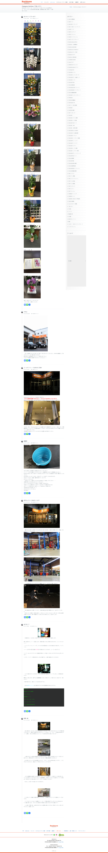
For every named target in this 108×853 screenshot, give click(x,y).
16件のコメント (35, 369)
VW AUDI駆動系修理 (72, 92)
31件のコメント (35, 720)
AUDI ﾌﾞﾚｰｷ (70, 21)
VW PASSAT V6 (71, 102)
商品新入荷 (70, 213)
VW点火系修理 (71, 201)
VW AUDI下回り (71, 82)
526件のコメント (35, 442)
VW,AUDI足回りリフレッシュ (74, 168)
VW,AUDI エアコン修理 (73, 117)
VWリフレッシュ (71, 191)
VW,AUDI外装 (71, 160)
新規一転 (26, 718)
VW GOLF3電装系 (71, 100)
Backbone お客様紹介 (72, 44)
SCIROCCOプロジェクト (73, 64)
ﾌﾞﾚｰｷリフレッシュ (72, 226)
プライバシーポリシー (82, 830)
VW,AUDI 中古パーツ (72, 122)
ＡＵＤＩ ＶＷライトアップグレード (75, 224)
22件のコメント (34, 626)
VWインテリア (71, 173)
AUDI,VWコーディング (72, 24)
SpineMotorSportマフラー (73, 67)
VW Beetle (70, 97)
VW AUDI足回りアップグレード (74, 90)
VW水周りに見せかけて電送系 (74, 198)
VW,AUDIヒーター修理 (72, 148)
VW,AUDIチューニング (72, 140)
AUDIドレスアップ (72, 31)
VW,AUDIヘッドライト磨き (73, 150)
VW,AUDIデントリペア (72, 143)
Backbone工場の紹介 (72, 57)
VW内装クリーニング (72, 193)
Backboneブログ (71, 54)
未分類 (69, 216)
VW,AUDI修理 (71, 158)
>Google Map (60, 841)
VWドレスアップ (71, 186)
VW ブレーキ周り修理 (72, 105)
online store (52, 2)
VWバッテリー (71, 188)
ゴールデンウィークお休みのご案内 (33, 367)
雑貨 (69, 221)
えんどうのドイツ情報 (72, 203)
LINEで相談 (71, 2)
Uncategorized (71, 69)
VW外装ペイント (71, 196)
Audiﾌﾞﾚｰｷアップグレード (73, 39)
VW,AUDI (70, 115)
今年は (25, 312)
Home (71, 6)
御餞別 (25, 441)
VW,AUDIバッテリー (72, 145)
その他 (69, 208)
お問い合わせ (82, 2)
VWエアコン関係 (71, 176)
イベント (70, 211)
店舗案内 (76, 2)
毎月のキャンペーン (72, 219)
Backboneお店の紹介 (72, 47)
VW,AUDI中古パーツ (72, 155)
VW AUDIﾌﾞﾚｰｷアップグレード (74, 95)
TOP (42, 2)
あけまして (26, 624)
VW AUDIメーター (72, 79)
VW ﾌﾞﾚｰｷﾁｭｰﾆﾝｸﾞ (71, 112)
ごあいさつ (70, 206)
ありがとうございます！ (30, 16)
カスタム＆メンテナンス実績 (61, 2)
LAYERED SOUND (72, 59)
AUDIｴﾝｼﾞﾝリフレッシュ (73, 36)
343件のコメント (36, 313)
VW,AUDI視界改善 (72, 165)
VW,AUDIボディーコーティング (74, 153)
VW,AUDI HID (71, 125)
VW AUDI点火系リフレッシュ (74, 87)
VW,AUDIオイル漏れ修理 (73, 133)
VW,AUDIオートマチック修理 (74, 138)
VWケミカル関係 (71, 183)
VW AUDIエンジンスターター (74, 74)
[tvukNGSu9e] (22, 17)
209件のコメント (36, 502)
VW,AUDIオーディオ (72, 135)
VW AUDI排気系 (71, 84)
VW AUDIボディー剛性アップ (74, 77)
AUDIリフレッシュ (72, 34)
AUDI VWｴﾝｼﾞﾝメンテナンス (74, 26)
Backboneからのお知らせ (73, 49)
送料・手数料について (73, 830)
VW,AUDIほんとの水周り (73, 130)
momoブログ (70, 62)
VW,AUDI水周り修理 (72, 163)
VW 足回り (70, 107)
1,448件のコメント (35, 18)
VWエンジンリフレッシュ (73, 178)
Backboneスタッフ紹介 (72, 52)
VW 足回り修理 (71, 110)
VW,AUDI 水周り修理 (72, 127)
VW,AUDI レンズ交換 (72, 120)
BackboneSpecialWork (72, 41)
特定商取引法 (66, 830)
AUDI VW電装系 (71, 19)
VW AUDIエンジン (72, 72)
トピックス (46, 2)
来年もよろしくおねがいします (32, 500)
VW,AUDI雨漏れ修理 (72, 170)
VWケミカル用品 (71, 181)
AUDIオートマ (71, 29)
